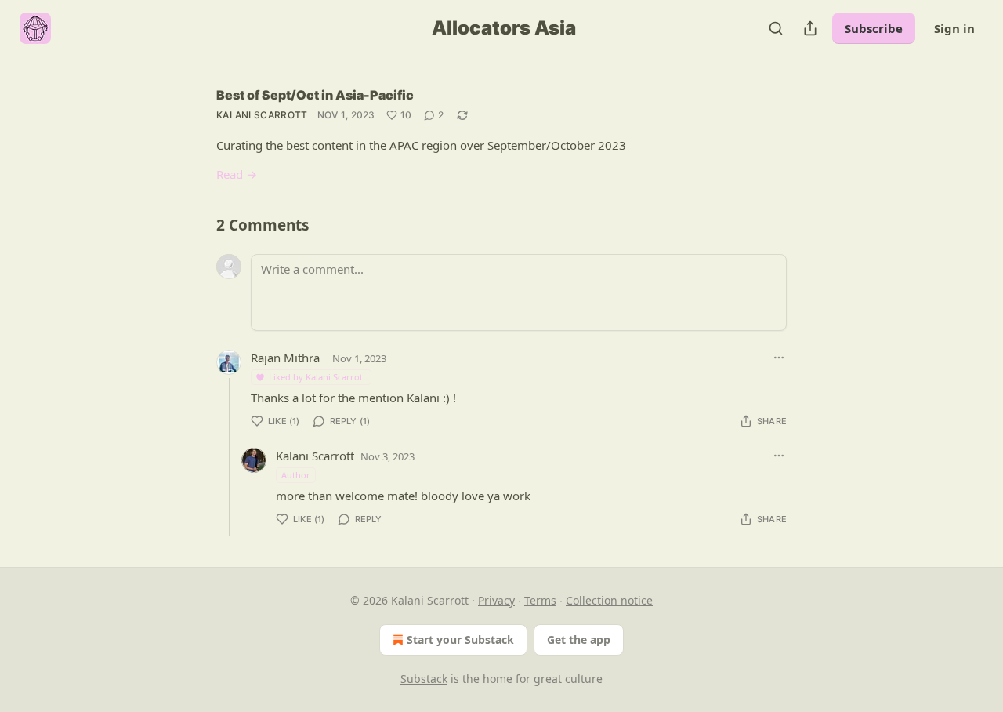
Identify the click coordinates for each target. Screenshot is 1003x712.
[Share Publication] (810, 28)
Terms (540, 600)
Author (295, 475)
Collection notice (609, 600)
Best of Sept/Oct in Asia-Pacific (315, 95)
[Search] (775, 28)
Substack (423, 678)
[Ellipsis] (778, 357)
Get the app (578, 639)
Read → (236, 174)
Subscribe (874, 28)
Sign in (954, 28)
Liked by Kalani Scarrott (317, 377)
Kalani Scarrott (262, 115)
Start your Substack (460, 639)
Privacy (496, 600)
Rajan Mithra (285, 357)
